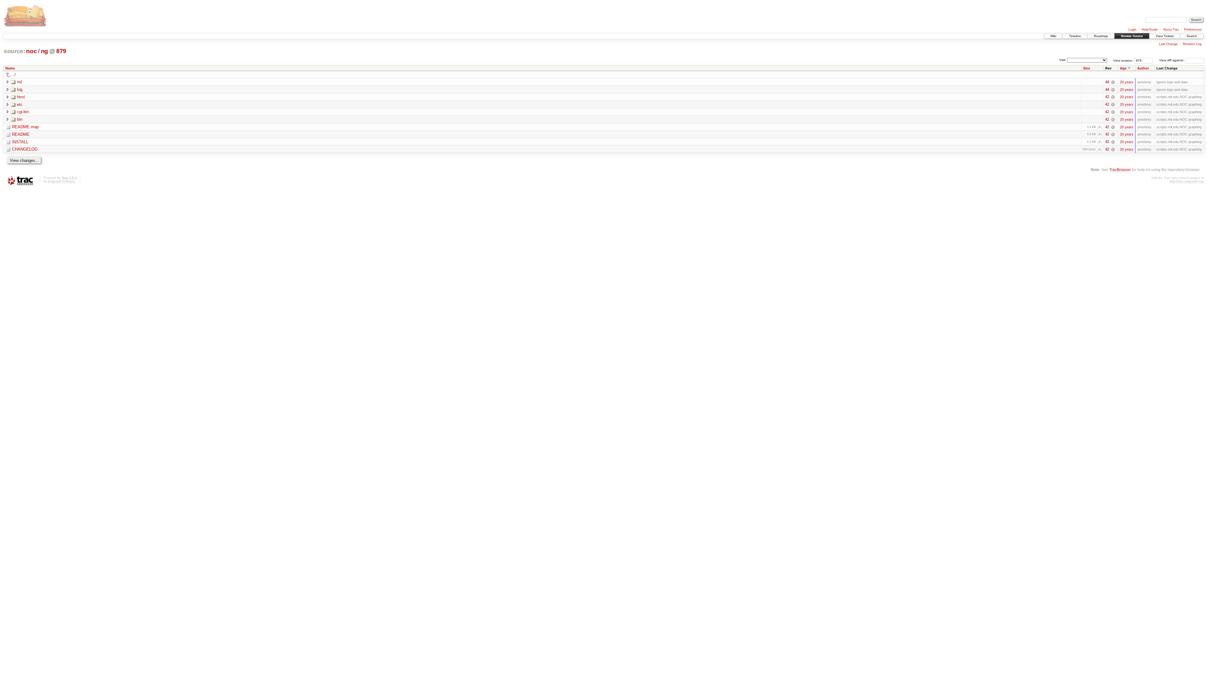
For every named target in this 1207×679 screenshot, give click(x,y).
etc (20, 104)
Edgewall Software (61, 181)
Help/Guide (1150, 29)
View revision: (1123, 60)
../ (14, 74)
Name (10, 68)
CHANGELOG (25, 149)
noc (31, 51)
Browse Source (1132, 36)
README (21, 134)
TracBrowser (1120, 170)
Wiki (1053, 36)
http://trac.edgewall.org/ (1187, 181)
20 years (1126, 82)
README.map (25, 126)
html (21, 97)
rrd (19, 82)
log (19, 89)
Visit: (1062, 60)
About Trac (1171, 29)
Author (1143, 68)
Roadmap (1101, 36)
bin (19, 119)
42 (1107, 97)
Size (1086, 68)
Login (1132, 29)
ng (44, 51)
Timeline (1075, 36)
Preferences (1193, 29)
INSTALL (20, 142)
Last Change (1168, 44)
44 (1107, 82)
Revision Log (1192, 44)
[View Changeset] (1113, 82)
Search (1192, 36)
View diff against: (1172, 60)
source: (14, 51)
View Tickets (1165, 36)
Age (1123, 68)
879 (61, 51)
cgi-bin (23, 111)
